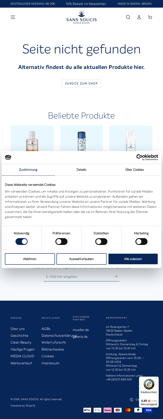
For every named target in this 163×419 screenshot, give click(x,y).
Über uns (18, 329)
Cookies (48, 356)
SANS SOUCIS (30, 399)
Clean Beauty (21, 342)
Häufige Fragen (22, 349)
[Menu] (12, 17)
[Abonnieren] (117, 276)
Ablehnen (30, 259)
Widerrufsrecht (54, 342)
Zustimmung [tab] (28, 170)
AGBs (46, 329)
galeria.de (80, 336)
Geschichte (19, 335)
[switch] (61, 241)
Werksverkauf (21, 363)
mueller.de (81, 330)
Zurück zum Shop (81, 83)
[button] (127, 17)
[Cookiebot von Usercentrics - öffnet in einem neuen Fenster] (139, 157)
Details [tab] (82, 170)
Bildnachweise (53, 349)
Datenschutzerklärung (59, 335)
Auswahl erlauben (81, 259)
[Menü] (156, 379)
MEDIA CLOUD (22, 356)
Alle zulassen (133, 259)
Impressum (50, 363)
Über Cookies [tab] (134, 170)
